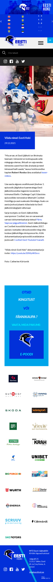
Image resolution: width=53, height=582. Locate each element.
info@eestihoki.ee (36, 572)
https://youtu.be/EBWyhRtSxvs (25, 253)
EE (50, 40)
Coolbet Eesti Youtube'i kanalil (29, 239)
